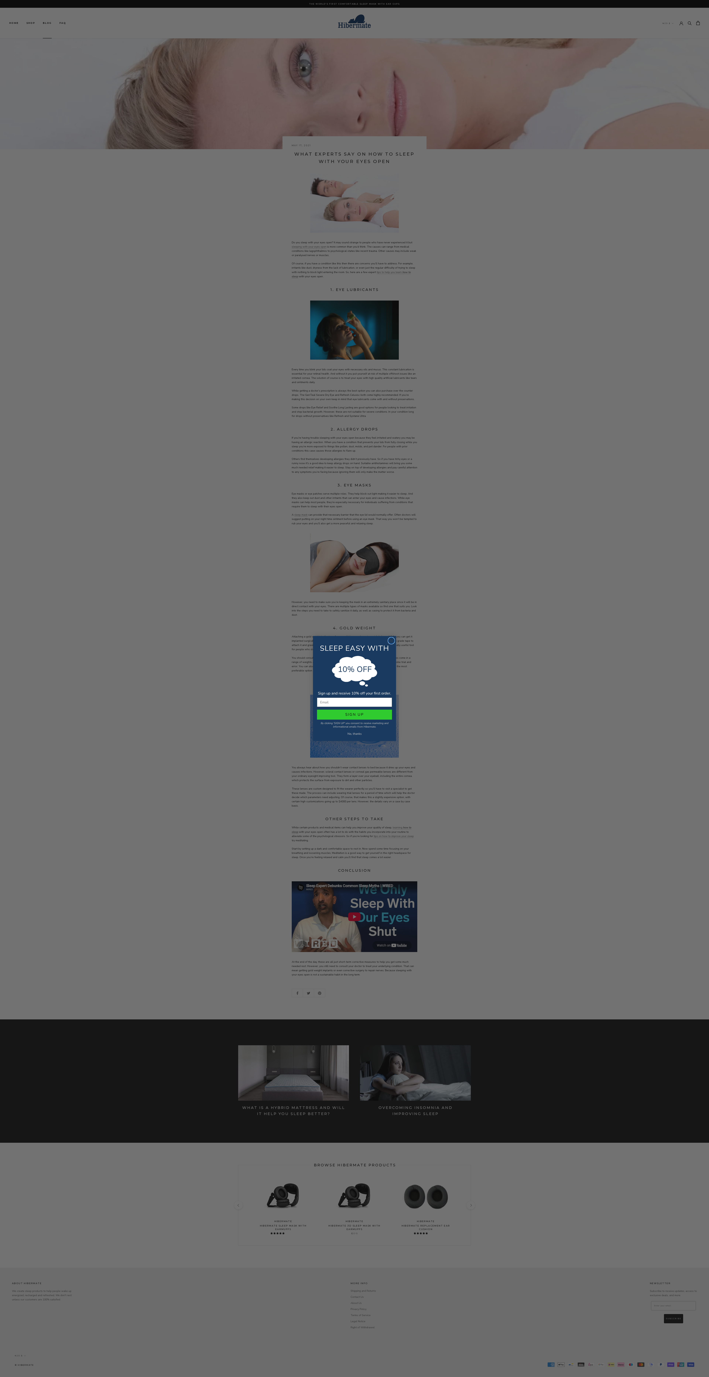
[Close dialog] (391, 640)
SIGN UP (354, 714)
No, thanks (354, 734)
